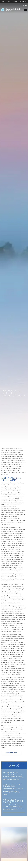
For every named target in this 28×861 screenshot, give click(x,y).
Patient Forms (23, 1)
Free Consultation (6, 1)
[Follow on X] (23, 6)
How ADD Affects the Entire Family (12, 785)
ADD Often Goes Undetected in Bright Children (13, 801)
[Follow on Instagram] (26, 6)
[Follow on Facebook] (21, 6)
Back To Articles (11, 752)
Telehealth (15, 1)
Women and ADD (10, 773)
